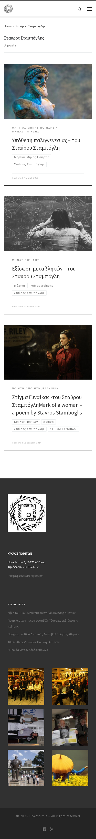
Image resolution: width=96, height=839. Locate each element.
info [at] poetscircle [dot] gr (25, 575)
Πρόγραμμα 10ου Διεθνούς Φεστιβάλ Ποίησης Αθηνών (43, 634)
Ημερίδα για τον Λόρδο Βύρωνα (28, 650)
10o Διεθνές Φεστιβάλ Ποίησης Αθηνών (34, 642)
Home (8, 26)
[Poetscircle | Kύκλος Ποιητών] (8, 8)
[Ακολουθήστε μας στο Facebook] (44, 829)
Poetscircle (38, 816)
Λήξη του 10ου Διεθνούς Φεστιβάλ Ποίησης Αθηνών (42, 613)
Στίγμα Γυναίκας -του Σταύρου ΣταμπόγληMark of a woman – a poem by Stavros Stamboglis (47, 405)
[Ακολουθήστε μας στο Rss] (52, 829)
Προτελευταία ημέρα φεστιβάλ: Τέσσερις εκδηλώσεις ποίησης (43, 623)
